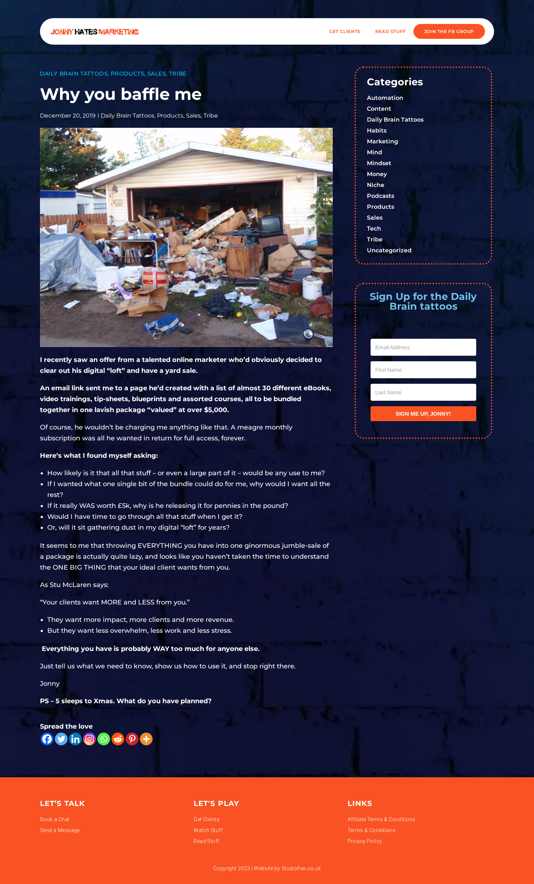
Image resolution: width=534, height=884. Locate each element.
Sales (156, 73)
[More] (146, 739)
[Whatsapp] (103, 739)
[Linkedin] (75, 739)
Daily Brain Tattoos (74, 73)
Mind (374, 152)
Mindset (379, 163)
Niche (375, 185)
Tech (374, 228)
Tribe (178, 73)
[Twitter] (61, 739)
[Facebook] (47, 739)
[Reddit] (118, 739)
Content (379, 108)
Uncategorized (389, 250)
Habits (377, 130)
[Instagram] (89, 739)
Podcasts (380, 195)
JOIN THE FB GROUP (449, 31)
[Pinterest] (132, 739)
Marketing (382, 141)
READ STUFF (390, 31)
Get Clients (345, 31)
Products (128, 73)
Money (377, 174)
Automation (385, 97)
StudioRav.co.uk (301, 868)
